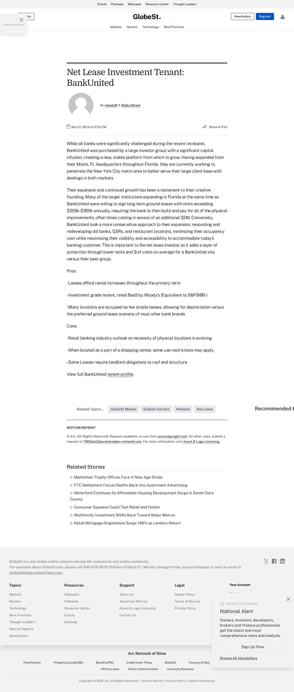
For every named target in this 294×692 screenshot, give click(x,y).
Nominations (18, 636)
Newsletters (242, 16)
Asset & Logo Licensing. (201, 441)
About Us (126, 594)
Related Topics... (90, 409)
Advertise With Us (133, 601)
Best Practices (20, 615)
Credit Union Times (139, 662)
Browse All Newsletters (238, 658)
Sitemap (70, 622)
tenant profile (120, 374)
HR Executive (110, 669)
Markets (15, 594)
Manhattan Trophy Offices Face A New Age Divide (118, 477)
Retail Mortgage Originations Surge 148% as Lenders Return (127, 523)
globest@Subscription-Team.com (35, 573)
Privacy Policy (185, 608)
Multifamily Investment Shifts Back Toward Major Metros (124, 515)
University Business (180, 669)
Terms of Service (187, 601)
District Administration (143, 669)
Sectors (15, 601)
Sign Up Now (252, 646)
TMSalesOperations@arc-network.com (113, 441)
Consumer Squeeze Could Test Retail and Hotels (117, 507)
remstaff (111, 105)
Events (102, 4)
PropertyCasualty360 (68, 662)
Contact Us (127, 615)
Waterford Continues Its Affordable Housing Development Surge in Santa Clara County (142, 496)
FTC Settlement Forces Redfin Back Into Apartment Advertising (130, 485)
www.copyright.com (172, 436)
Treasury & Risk (199, 662)
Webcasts (134, 4)
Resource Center (157, 4)
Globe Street (130, 105)
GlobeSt (170, 662)
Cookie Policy (185, 594)
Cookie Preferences (201, 681)
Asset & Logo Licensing (137, 608)
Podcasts (117, 4)
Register (265, 16)
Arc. (107, 681)
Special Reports (21, 629)
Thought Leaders (185, 4)
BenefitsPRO (104, 662)
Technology (18, 608)
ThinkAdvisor (32, 662)
